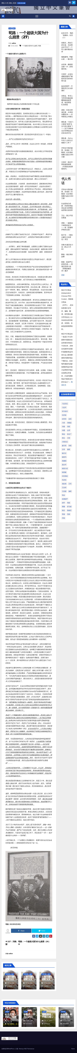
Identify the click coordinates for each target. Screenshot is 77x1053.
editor (14, 43)
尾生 (63, 438)
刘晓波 (69, 423)
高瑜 (63, 518)
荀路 (39, 46)
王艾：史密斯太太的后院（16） (46, 980)
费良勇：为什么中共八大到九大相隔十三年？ (67, 140)
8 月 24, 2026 (66, 1020)
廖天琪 (64, 445)
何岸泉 (64, 415)
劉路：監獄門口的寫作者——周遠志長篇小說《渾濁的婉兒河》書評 (67, 266)
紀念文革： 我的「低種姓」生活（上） (67, 35)
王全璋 (64, 487)
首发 (14, 28)
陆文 (63, 510)
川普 (68, 438)
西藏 (63, 506)
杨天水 (64, 453)
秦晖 (70, 491)
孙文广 (69, 434)
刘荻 (68, 426)
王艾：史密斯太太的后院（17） (27, 980)
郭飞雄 (69, 506)
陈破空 (69, 510)
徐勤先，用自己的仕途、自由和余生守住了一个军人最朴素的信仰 (67, 47)
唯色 (63, 434)
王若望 (64, 491)
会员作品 (63, 1011)
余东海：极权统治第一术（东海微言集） (67, 67)
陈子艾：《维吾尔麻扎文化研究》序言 (67, 237)
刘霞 (63, 430)
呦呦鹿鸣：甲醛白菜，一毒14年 (47, 1017)
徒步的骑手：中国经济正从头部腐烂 (67, 88)
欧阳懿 (64, 472)
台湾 (68, 430)
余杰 (70, 419)
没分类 (7, 1011)
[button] (70, 16)
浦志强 (64, 484)
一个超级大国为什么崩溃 (29, 46)
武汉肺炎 (65, 476)
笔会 (63, 495)
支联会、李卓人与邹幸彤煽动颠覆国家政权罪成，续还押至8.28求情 (67, 100)
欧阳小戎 (65, 468)
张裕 (70, 445)
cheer (9, 986)
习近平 (64, 407)
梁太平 (64, 464)
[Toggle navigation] (37, 16)
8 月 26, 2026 (29, 1020)
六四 (63, 423)
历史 (10, 28)
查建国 (64, 461)
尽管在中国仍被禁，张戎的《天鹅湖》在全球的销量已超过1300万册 (67, 152)
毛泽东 (64, 480)
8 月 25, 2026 (48, 1020)
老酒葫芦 (65, 499)
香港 (63, 514)
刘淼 (63, 426)
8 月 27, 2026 (11, 1020)
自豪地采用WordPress (8, 1048)
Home (73, 1048)
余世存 (64, 419)
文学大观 (8, 974)
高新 (68, 514)
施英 (68, 449)
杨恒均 (64, 457)
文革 (63, 449)
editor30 (10, 1023)
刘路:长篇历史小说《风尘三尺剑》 (67, 247)
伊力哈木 (65, 411)
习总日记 (65, 403)
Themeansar (30, 1048)
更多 (63, 275)
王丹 (70, 484)
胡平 (63, 503)
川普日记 (65, 442)
